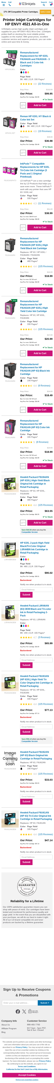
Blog (3, 1032)
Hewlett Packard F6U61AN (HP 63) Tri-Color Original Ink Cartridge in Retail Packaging (36, 815)
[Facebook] (18, 1013)
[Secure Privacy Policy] (33, 1013)
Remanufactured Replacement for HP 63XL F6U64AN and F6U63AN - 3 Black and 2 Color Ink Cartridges (35, 59)
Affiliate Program (9, 1028)
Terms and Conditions (27, 1067)
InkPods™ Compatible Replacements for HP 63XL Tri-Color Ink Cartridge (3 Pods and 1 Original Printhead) (35, 170)
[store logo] (27, 4)
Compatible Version (30, 532)
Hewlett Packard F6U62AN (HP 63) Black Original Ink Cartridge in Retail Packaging (36, 755)
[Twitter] (24, 1013)
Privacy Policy (22, 1047)
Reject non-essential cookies (27, 1080)
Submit (26, 594)
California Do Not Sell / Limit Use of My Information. (27, 1069)
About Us (5, 1025)
